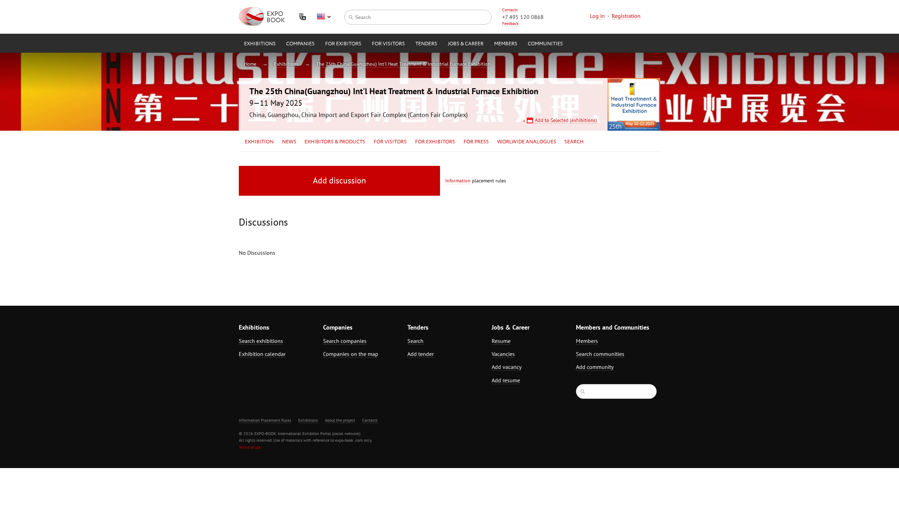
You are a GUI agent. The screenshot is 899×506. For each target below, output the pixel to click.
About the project (340, 420)
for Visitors (388, 43)
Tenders (426, 43)
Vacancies (503, 353)
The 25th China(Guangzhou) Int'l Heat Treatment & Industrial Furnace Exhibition (403, 64)
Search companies (345, 340)
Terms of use (250, 447)
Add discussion (339, 180)
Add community (594, 366)
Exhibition (259, 141)
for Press (476, 141)
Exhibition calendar (262, 353)
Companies (300, 43)
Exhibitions (260, 43)
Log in (597, 15)
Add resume (506, 380)
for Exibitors (343, 43)
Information (458, 180)
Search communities (600, 353)
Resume (501, 340)
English (323, 17)
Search (574, 141)
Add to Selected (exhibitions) (566, 120)
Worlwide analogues (526, 141)
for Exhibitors (435, 141)
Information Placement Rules (265, 420)
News (289, 141)
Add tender (420, 353)
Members (505, 43)
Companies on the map (350, 353)
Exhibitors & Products (334, 141)
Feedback (510, 23)
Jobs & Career (466, 43)
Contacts (510, 9)
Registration (626, 15)
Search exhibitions (261, 340)
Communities (545, 43)
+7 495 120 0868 (523, 16)
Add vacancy (506, 366)
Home (250, 64)
